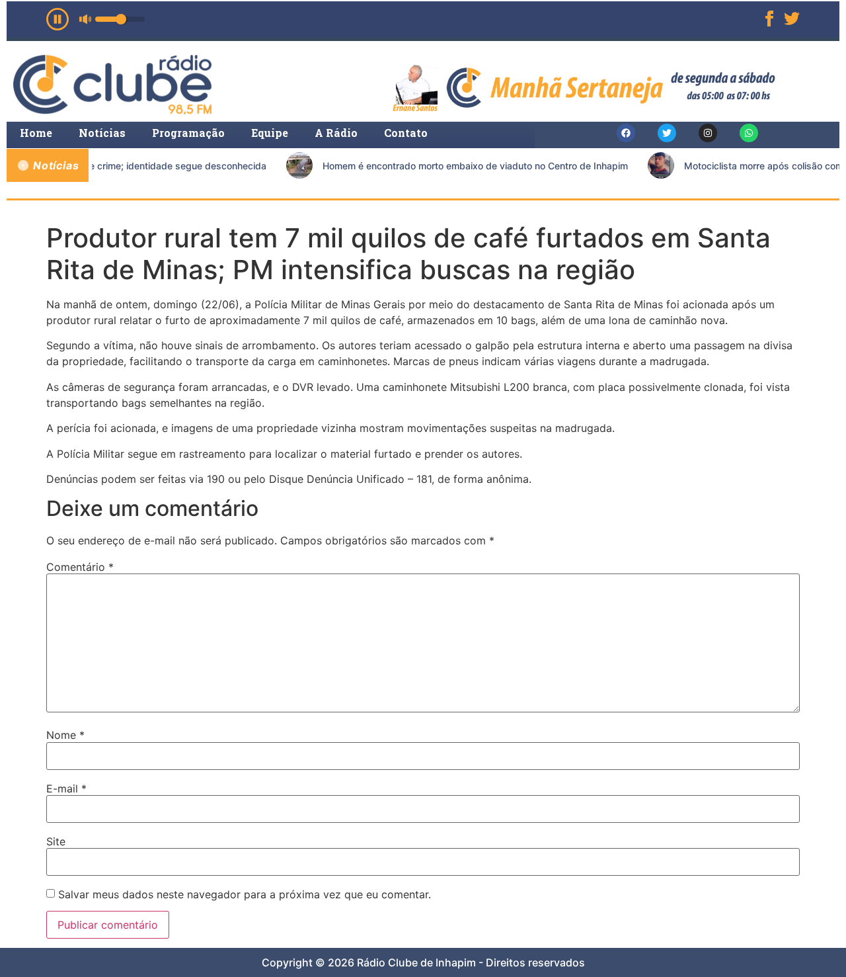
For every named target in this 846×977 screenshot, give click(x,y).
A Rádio (336, 133)
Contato (406, 133)
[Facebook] (626, 133)
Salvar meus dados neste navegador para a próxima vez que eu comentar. (244, 894)
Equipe (269, 133)
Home (36, 133)
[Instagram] (708, 133)
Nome (65, 735)
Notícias (102, 133)
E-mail (66, 788)
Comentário (80, 567)
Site (55, 841)
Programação (188, 133)
